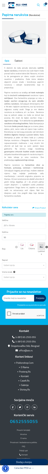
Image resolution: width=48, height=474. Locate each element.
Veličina (5, 220)
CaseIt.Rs (24, 380)
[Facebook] (13, 407)
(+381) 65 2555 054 (25, 341)
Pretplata (40, 298)
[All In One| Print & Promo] (18, 5)
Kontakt (25, 376)
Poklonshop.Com (24, 362)
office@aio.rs (25, 350)
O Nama (25, 367)
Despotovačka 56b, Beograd (25, 346)
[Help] (13, 272)
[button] (22, 244)
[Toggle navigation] (3, 5)
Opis (7, 60)
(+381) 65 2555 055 (25, 337)
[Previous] (4, 37)
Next (46, 247)
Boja (3, 249)
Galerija (25, 385)
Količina (5, 232)
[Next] (43, 37)
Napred (5, 260)
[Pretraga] (38, 5)
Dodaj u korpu (24, 462)
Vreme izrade (7, 272)
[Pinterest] (28, 407)
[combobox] (24, 265)
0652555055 (24, 421)
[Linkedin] (35, 407)
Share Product (40, 208)
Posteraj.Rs (25, 371)
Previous (16, 247)
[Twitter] (20, 407)
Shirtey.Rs (25, 389)
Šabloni (18, 60)
